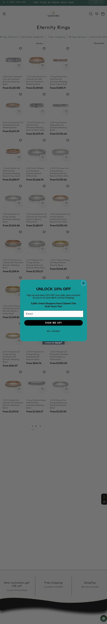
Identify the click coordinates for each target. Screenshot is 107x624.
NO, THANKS (53, 331)
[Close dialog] (83, 283)
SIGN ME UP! (53, 323)
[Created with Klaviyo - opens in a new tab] (53, 343)
